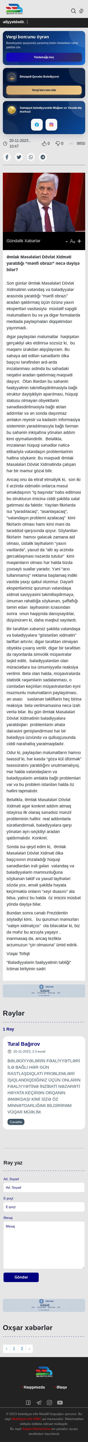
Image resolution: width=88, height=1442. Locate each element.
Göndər (21, 1277)
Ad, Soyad (11, 1179)
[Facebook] (37, 125)
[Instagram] (51, 125)
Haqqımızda (34, 1387)
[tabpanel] (44, 990)
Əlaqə (62, 1387)
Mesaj (8, 1218)
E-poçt (8, 1198)
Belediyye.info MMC (26, 1419)
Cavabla (16, 1122)
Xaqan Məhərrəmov (37, 1429)
